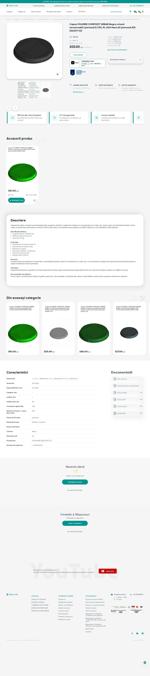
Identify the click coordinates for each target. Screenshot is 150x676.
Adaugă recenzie (75, 482)
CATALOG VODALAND (38, 599)
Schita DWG (129, 393)
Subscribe (110, 571)
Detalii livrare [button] (78, 92)
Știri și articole (36, 11)
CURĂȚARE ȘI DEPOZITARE (61, 6)
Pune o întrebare (75, 523)
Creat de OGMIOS (138, 640)
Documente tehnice (117, 60)
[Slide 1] (23, 90)
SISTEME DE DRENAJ (39, 6)
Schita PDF (129, 400)
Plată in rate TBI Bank (65, 605)
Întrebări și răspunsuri (65, 616)
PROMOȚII (81, 11)
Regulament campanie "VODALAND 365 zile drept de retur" (96, 619)
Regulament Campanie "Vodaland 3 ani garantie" (94, 614)
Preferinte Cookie (64, 619)
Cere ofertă (78, 55)
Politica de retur (91, 611)
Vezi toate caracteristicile (117, 50)
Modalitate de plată (54, 11)
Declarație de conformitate (128, 386)
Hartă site (38, 640)
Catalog (9, 11)
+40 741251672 (137, 6)
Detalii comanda (64, 608)
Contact (69, 11)
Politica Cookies (91, 608)
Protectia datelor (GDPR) (94, 599)
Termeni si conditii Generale (95, 605)
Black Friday (90, 629)
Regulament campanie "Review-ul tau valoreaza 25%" (96, 625)
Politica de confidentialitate (95, 602)
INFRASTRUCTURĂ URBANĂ (110, 6)
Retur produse (63, 614)
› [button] (15, 107)
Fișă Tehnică (122, 379)
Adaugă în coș (17, 200)
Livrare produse (63, 611)
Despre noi (22, 11)
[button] (131, 11)
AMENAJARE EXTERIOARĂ (86, 6)
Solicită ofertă (116, 12)
